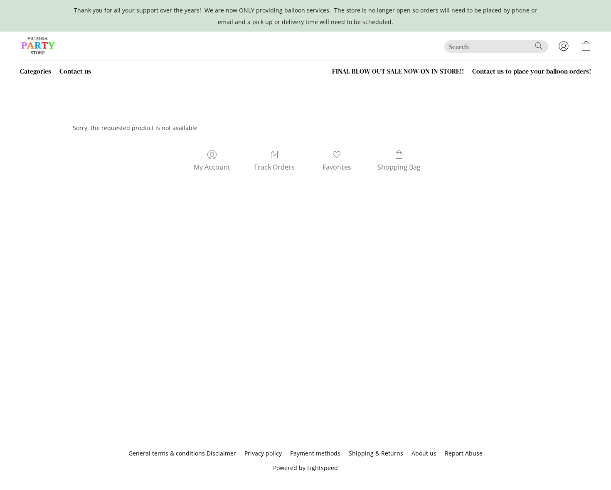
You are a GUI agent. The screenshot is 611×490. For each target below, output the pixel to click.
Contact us (75, 71)
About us (423, 453)
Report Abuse (464, 453)
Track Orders (274, 167)
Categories (35, 71)
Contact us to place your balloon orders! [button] (531, 71)
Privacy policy (263, 453)
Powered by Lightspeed (305, 468)
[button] (38, 46)
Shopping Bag (399, 167)
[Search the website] (538, 46)
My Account (212, 167)
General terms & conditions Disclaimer (182, 453)
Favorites (337, 167)
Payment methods (315, 453)
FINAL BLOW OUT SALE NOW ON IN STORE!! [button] (398, 71)
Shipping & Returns (376, 453)
